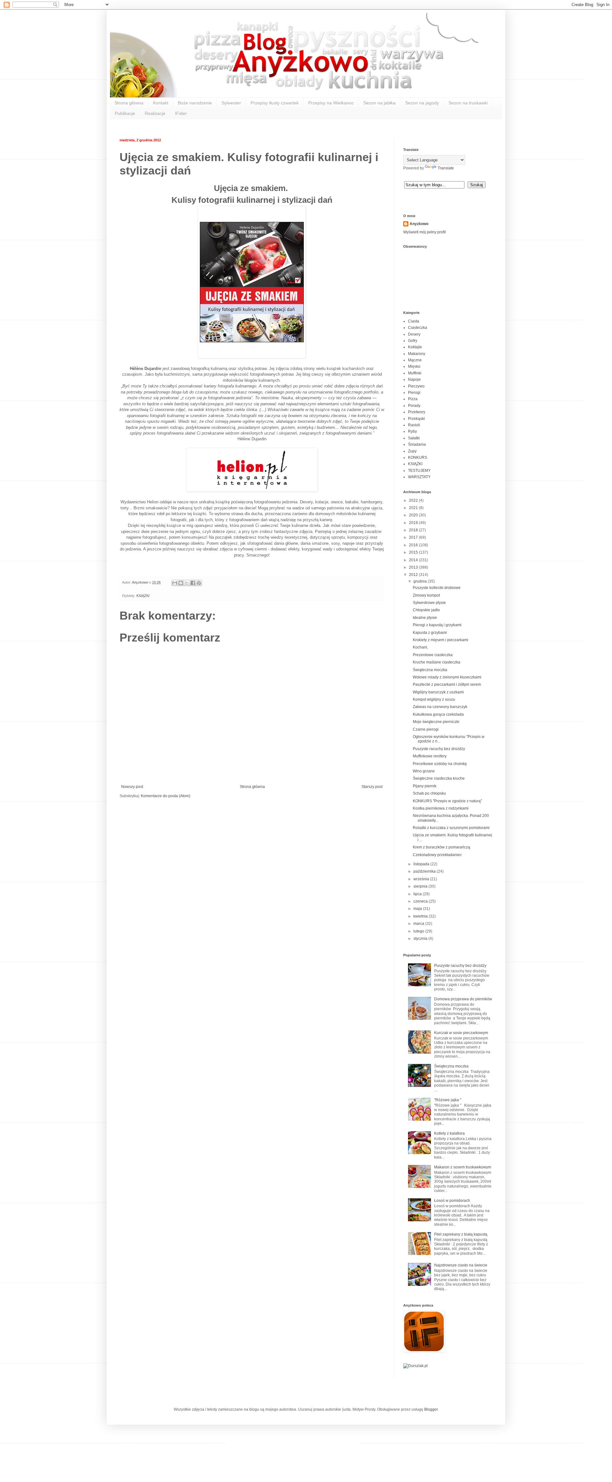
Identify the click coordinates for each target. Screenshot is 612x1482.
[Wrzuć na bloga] (181, 583)
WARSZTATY (419, 477)
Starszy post (371, 786)
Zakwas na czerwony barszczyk (440, 707)
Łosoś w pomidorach (452, 1200)
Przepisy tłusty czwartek (275, 102)
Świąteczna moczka (430, 670)
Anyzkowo (140, 582)
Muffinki (414, 373)
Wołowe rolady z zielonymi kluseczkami (447, 677)
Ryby (412, 431)
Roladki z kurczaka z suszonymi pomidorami (451, 828)
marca (419, 923)
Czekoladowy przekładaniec (437, 855)
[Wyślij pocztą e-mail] (174, 583)
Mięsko (414, 366)
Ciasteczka (417, 327)
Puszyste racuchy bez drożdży (439, 749)
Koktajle (415, 347)
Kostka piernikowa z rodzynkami (441, 808)
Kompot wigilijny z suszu (434, 699)
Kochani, (420, 647)
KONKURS (417, 457)
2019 (414, 523)
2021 (414, 508)
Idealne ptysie (425, 617)
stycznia (420, 938)
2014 (414, 560)
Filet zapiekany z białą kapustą (460, 1234)
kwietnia (421, 916)
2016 (414, 545)
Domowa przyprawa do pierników (463, 999)
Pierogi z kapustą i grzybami (437, 625)
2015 (414, 552)
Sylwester (231, 102)
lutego (419, 931)
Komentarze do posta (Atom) (165, 796)
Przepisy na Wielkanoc (331, 102)
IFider (181, 113)
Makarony (416, 353)
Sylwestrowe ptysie (429, 602)
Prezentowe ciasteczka (433, 655)
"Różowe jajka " (447, 1100)
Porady (414, 405)
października (425, 871)
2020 (414, 515)
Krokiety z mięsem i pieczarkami (440, 640)
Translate (446, 168)
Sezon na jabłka (379, 102)
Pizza (413, 399)
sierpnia (420, 886)
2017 (414, 537)
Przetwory (416, 412)
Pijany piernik (424, 786)
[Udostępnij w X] (187, 583)
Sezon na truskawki (468, 102)
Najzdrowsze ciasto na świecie (460, 1265)
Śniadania (417, 444)
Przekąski (416, 418)
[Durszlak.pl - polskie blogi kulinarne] (415, 1366)
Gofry (412, 340)
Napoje (414, 379)
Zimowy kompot (426, 595)
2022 (414, 500)
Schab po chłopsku (429, 793)
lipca (418, 894)
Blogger (431, 1409)
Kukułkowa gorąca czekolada (438, 714)
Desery (414, 334)
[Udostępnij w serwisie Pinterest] (199, 583)
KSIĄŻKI (142, 596)
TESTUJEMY (419, 470)
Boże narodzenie (195, 102)
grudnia (420, 581)
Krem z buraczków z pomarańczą (441, 847)
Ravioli (414, 425)
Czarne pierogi (426, 729)
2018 (414, 530)
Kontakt (160, 102)
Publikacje (125, 113)
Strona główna (128, 102)
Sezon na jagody (422, 102)
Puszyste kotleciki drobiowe (437, 587)
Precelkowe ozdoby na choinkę (440, 764)
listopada (421, 864)
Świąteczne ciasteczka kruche (439, 778)
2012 (414, 574)
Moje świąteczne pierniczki (436, 722)
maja (418, 908)
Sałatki (414, 438)
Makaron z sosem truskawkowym (462, 1167)
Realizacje (155, 113)
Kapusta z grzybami (430, 632)
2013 (414, 567)
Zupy (412, 451)
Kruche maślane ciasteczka (436, 662)
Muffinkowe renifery (430, 756)
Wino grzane (424, 771)
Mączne (415, 360)
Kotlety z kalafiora (449, 1133)
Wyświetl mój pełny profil (424, 232)
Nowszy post (132, 786)
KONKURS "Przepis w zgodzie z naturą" (447, 801)
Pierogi (414, 392)
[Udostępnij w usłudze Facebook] (193, 583)
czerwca (421, 901)
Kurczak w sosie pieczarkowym (461, 1033)
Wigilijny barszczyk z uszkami (438, 692)
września (421, 879)
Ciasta (413, 321)
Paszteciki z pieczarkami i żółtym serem (447, 684)
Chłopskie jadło (426, 610)
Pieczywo (416, 386)
